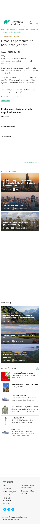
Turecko (14, 171)
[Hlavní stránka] (12, 22)
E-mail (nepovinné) (8, 126)
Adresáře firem (8, 495)
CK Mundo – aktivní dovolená (27, 492)
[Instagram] (8, 509)
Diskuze (14, 30)
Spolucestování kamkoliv (28, 30)
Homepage (5, 30)
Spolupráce (7, 489)
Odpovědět (5, 101)
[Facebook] (4, 509)
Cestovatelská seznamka (12, 32)
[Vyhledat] (31, 23)
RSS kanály (6, 503)
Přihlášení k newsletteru (7, 499)
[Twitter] (13, 509)
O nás (5, 486)
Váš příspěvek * (6, 137)
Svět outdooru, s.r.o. (9, 492)
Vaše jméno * (6, 116)
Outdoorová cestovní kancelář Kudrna (28, 487)
